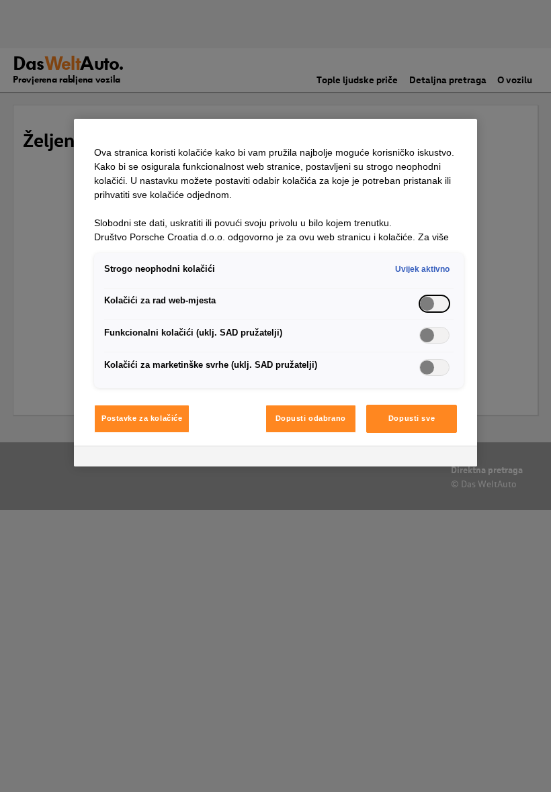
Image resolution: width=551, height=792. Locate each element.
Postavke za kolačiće (141, 418)
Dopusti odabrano (311, 418)
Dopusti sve (411, 418)
